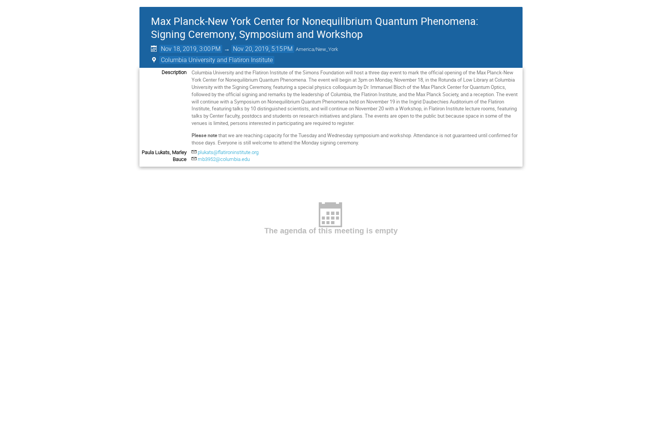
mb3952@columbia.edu (224, 159)
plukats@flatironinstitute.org (228, 152)
